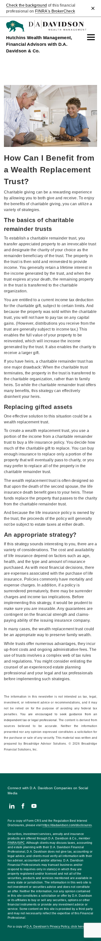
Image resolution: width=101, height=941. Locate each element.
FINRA (12, 843)
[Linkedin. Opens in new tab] (12, 806)
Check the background (26, 5)
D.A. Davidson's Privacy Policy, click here (55, 926)
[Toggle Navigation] (91, 37)
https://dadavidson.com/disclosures (67, 825)
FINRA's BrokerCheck (55, 11)
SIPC (21, 843)
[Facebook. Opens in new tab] (23, 806)
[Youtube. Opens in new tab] (34, 806)
